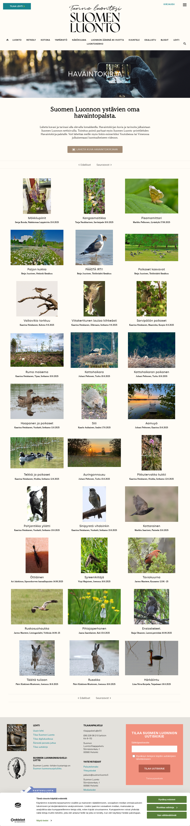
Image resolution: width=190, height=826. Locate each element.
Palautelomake (90, 766)
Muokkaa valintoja (165, 807)
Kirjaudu (169, 4)
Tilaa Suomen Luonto (44, 734)
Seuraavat (103, 165)
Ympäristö (61, 40)
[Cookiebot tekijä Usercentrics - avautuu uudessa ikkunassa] (18, 820)
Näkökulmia (79, 40)
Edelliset (86, 165)
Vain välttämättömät (166, 815)
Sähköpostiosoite (140, 742)
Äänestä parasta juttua (44, 742)
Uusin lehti (38, 730)
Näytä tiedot (42, 820)
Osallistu (150, 40)
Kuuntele (134, 40)
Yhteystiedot (89, 770)
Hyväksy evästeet (166, 799)
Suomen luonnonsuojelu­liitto (47, 768)
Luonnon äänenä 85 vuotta (107, 40)
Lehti (176, 40)
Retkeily (31, 40)
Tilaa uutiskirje (40, 746)
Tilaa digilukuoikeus (43, 738)
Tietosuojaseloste (154, 778)
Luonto (17, 40)
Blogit (165, 40)
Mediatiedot (89, 789)
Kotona (45, 40)
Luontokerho (95, 44)
